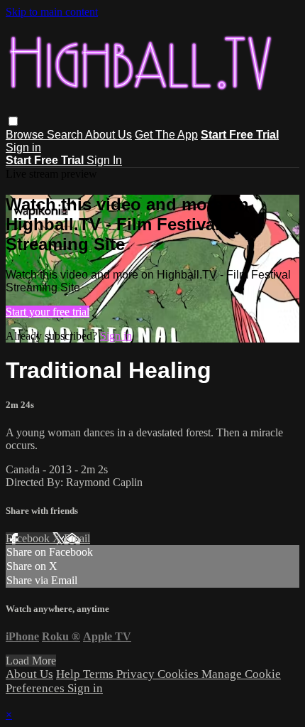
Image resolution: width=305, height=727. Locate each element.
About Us (108, 135)
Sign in (23, 147)
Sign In (104, 160)
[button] (13, 121)
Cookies (179, 674)
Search (66, 135)
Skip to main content (52, 12)
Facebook (29, 538)
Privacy (136, 674)
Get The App (166, 135)
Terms (99, 674)
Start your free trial (47, 312)
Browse (26, 135)
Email (77, 538)
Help (69, 674)
